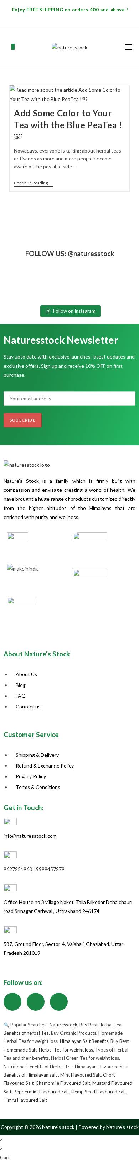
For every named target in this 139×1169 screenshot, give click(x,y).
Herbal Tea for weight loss (66, 1050)
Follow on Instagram (74, 311)
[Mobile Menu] (128, 47)
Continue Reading (33, 183)
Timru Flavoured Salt (25, 1100)
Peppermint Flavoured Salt (41, 1092)
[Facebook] (12, 1002)
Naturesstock (63, 1025)
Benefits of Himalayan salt (31, 1075)
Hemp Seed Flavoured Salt (98, 1092)
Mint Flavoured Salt (80, 1075)
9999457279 (50, 869)
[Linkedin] (59, 1002)
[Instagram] (36, 1002)
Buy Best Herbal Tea (100, 1025)
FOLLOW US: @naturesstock (69, 253)
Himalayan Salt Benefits (84, 1041)
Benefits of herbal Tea (26, 1033)
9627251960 (18, 869)
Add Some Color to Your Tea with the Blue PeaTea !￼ (68, 125)
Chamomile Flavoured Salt (63, 1083)
